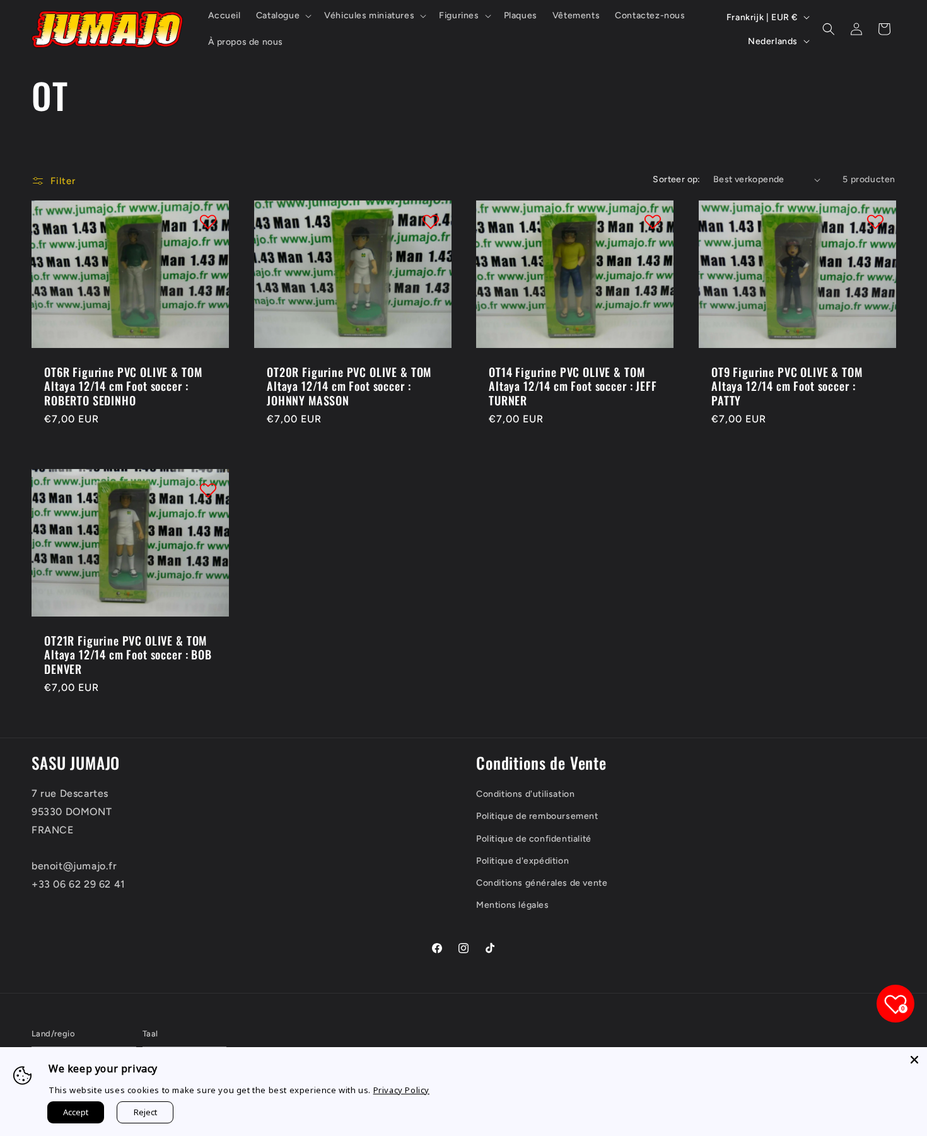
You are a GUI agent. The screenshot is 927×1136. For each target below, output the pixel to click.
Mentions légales (512, 905)
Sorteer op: (676, 179)
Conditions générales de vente (541, 883)
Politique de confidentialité (534, 838)
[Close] (914, 1059)
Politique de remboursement (537, 816)
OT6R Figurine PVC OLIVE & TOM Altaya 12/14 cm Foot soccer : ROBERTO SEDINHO (123, 386)
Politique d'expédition (522, 860)
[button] (282, 16)
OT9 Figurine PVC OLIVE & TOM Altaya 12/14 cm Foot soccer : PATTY (787, 386)
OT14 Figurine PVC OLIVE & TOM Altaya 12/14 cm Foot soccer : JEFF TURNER (573, 386)
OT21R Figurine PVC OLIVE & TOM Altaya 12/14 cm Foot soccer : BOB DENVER (128, 654)
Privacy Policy (401, 1090)
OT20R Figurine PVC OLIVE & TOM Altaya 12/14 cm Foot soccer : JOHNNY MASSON (349, 386)
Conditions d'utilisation (525, 794)
